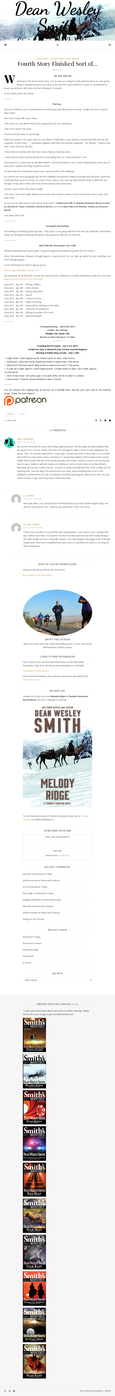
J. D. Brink (28, 495)
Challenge (42, 59)
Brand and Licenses (50, 880)
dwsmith (11, 420)
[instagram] (10, 1391)
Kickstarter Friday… (44, 874)
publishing (72, 59)
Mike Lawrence (25, 439)
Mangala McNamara (32, 899)
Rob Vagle (28, 893)
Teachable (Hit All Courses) (36, 670)
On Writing (57, 59)
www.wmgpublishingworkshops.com (21, 270)
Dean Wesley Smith (57, 17)
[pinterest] (14, 1391)
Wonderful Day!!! (53, 899)
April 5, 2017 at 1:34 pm (26, 442)
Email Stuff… (28, 956)
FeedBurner (64, 855)
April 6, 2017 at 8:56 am (32, 499)
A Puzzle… (41, 919)
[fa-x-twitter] (5, 1391)
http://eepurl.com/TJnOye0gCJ (37, 575)
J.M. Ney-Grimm (31, 524)
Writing (21, 414)
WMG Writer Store (32, 679)
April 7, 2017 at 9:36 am (32, 528)
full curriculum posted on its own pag (23, 279)
